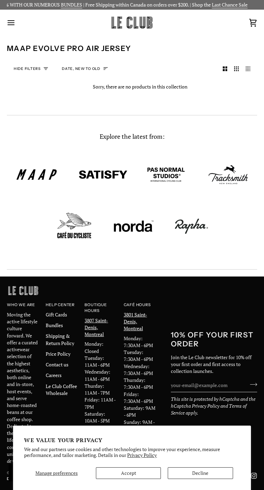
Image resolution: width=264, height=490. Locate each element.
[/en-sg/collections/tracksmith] (228, 174)
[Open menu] (17, 22)
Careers (54, 375)
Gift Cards (56, 315)
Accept (128, 473)
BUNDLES (68, 5)
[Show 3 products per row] (236, 69)
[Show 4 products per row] (249, 69)
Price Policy (58, 354)
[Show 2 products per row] (225, 69)
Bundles (54, 325)
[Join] (251, 384)
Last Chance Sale (226, 5)
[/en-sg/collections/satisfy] (103, 174)
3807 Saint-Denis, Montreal (96, 327)
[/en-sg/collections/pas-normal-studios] (166, 174)
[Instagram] (254, 476)
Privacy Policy (142, 455)
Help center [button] (60, 304)
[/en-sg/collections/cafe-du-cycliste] (74, 226)
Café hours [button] (137, 304)
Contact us (57, 365)
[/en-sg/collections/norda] (133, 226)
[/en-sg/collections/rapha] (191, 226)
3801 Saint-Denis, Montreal (135, 322)
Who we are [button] (21, 304)
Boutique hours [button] (96, 307)
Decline (200, 473)
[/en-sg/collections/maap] (37, 174)
